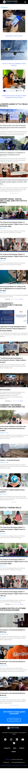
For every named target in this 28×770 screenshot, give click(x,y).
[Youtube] (23, 739)
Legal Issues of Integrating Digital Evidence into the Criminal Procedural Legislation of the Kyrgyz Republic (13, 328)
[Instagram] (11, 739)
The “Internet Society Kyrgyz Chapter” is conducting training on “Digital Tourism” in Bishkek (12, 529)
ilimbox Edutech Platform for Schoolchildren (13, 609)
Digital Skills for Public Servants (14, 36)
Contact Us (7, 748)
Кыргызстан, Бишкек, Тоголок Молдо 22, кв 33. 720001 (14, 765)
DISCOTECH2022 (5, 390)
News (14, 748)
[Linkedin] (17, 739)
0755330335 (8, 759)
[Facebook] (5, 739)
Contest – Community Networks (10, 460)
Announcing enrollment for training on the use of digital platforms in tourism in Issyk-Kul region (13, 288)
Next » (21, 299)
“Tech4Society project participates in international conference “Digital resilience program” (13, 360)
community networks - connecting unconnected (12, 406)
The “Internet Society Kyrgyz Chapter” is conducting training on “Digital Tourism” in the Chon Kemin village (14, 224)
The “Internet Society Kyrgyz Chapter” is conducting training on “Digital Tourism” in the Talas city (14, 256)
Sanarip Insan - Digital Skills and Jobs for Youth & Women (13, 201)
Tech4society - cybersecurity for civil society (11, 305)
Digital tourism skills (10, 508)
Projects (21, 748)
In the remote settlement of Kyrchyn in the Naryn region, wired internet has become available (13, 428)
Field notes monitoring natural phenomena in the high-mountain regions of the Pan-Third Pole (14, 182)
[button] (25, 2)
